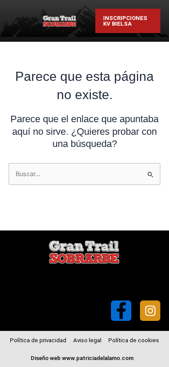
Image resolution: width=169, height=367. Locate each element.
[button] (108, 282)
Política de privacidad (38, 340)
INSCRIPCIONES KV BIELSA (125, 21)
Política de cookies (133, 340)
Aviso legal (87, 340)
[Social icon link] (121, 310)
